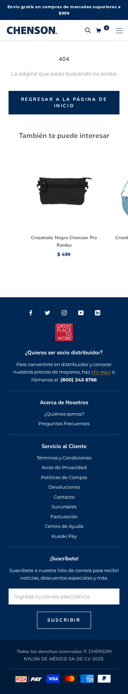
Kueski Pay (64, 536)
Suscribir (63, 620)
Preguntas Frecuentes (64, 423)
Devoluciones (64, 487)
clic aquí (101, 372)
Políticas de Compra (64, 477)
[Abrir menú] (119, 30)
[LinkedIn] (97, 312)
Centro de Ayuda (64, 526)
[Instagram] (64, 312)
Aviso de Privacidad (64, 467)
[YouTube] (81, 312)
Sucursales (64, 506)
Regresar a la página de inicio (64, 102)
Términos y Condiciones (64, 458)
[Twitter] (47, 312)
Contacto (64, 497)
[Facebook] (30, 312)
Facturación (64, 516)
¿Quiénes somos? (64, 414)
